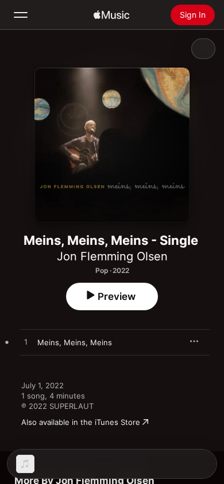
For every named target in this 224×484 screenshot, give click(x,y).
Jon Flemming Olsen (112, 256)
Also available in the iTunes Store (80, 422)
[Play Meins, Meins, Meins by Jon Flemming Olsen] (25, 342)
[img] (111, 15)
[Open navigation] (20, 15)
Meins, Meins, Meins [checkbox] (74, 342)
